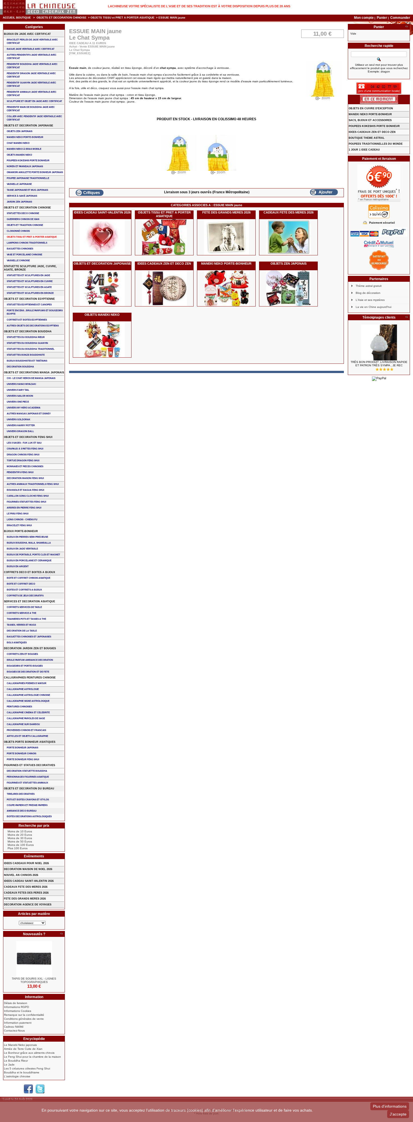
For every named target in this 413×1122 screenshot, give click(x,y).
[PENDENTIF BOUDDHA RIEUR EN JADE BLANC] (379, 342)
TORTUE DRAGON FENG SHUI (23, 460)
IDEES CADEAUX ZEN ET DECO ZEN (164, 263)
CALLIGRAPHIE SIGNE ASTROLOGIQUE (28, 701)
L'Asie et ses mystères (370, 299)
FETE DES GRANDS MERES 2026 (226, 212)
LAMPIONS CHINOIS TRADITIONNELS (27, 243)
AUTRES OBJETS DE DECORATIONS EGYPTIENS (33, 325)
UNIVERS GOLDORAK (18, 419)
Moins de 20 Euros (20, 834)
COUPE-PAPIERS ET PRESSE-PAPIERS (27, 805)
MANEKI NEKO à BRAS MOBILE (24, 149)
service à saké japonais (22, 196)
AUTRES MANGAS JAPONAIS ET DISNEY (29, 413)
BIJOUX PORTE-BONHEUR (21, 531)
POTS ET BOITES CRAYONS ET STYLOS (28, 799)
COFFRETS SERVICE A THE (21, 613)
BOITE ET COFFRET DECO (21, 584)
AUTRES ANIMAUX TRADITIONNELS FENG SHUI (33, 484)
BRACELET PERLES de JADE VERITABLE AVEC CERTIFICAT (32, 41)
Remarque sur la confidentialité (24, 1014)
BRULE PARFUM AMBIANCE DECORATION (30, 660)
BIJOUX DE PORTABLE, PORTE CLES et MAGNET (33, 554)
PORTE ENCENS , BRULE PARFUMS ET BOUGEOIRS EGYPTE (35, 312)
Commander (400, 18)
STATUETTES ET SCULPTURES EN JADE (28, 275)
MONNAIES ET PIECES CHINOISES (25, 466)
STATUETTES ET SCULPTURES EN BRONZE (30, 293)
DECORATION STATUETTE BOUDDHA (27, 771)
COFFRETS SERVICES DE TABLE (24, 607)
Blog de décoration (368, 292)
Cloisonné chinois (18, 231)
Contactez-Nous (14, 1030)
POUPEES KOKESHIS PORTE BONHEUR (28, 160)
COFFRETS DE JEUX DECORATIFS (25, 595)
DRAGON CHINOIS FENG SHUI (23, 454)
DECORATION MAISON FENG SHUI (25, 478)
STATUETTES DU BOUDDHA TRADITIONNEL (31, 349)
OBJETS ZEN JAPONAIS (289, 263)
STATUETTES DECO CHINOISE (23, 213)
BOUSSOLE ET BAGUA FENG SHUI (25, 490)
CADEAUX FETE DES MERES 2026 (289, 212)
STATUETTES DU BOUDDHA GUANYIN (27, 343)
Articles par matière (34, 914)
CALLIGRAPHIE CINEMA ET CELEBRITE (28, 712)
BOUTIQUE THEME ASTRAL (367, 138)
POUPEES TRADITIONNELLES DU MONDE (376, 143)
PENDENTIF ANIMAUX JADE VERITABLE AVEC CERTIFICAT (31, 94)
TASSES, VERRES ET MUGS (21, 625)
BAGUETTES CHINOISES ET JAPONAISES (29, 636)
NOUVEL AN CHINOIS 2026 (21, 875)
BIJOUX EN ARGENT (18, 566)
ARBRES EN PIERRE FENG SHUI (24, 508)
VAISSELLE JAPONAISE (19, 184)
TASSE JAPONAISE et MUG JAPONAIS (27, 190)
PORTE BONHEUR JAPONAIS (22, 747)
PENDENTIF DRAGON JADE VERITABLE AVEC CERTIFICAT (31, 75)
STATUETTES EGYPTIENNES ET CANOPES (29, 304)
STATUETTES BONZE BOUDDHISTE (26, 355)
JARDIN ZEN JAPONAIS (19, 202)
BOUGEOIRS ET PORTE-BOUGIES (25, 666)
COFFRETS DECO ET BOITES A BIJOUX (29, 572)
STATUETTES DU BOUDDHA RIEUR (26, 337)
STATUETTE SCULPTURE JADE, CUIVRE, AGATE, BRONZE (30, 268)
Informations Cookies (17, 1010)
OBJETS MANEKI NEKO (102, 314)
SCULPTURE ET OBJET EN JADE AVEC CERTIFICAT (34, 101)
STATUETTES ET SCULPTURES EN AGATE (29, 287)
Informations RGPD (16, 1007)
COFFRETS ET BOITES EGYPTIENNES (27, 320)
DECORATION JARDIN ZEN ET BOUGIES (30, 648)
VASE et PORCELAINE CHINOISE (24, 254)
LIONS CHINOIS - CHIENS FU (22, 519)
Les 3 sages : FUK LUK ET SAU (24, 443)
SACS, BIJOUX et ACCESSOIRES (370, 120)
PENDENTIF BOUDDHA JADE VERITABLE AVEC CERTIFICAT (32, 66)
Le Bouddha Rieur (16, 1060)
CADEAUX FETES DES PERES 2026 (26, 892)
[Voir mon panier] (406, 27)
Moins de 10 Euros (20, 831)
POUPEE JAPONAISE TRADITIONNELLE (28, 178)
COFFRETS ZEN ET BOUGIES (22, 654)
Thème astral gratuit (369, 285)
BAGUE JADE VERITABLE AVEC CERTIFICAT (31, 49)
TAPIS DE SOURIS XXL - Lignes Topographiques (34, 980)
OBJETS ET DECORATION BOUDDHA (28, 331)
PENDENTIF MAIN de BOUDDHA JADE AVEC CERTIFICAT (31, 109)
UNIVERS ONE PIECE (18, 402)
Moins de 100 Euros (21, 844)
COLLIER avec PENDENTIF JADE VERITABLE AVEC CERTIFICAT (34, 118)
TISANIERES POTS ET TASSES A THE (26, 619)
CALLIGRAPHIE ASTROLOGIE (23, 689)
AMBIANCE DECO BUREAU (22, 811)
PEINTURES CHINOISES (19, 706)
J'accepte (398, 1114)
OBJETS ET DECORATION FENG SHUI (28, 437)
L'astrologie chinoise (17, 1076)
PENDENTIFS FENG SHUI (20, 472)
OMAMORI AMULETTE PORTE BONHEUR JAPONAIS (35, 172)
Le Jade (9, 1064)
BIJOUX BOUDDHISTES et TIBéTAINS (27, 361)
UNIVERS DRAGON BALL (20, 431)
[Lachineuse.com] (38, 7)
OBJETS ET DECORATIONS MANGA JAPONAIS (34, 372)
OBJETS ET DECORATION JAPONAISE (102, 263)
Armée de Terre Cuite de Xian (23, 1048)
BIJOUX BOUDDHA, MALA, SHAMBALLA (29, 543)
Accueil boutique (17, 17)
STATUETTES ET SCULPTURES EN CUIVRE (30, 281)
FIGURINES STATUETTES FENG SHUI (26, 502)
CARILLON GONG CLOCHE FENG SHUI (28, 496)
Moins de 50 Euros (20, 841)
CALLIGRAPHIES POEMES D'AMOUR (26, 683)
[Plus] (61, 934)
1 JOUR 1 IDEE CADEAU (364, 149)
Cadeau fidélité (14, 1026)
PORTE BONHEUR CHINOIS (21, 753)
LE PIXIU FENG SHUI (17, 513)
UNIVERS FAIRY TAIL (18, 390)
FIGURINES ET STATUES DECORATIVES (29, 765)
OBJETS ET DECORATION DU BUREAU (29, 788)
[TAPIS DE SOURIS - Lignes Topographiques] (34, 959)
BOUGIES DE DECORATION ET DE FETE (28, 672)
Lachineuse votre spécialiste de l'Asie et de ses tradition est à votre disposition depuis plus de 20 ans (199, 6)
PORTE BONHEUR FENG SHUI (23, 759)
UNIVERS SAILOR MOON (20, 396)
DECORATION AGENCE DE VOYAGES (27, 904)
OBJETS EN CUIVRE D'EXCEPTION (371, 108)
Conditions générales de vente (24, 1018)
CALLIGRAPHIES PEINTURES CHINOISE (30, 677)
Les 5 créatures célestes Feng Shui (27, 1068)
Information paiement (17, 1022)
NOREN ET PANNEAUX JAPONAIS (25, 166)
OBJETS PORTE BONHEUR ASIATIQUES (29, 742)
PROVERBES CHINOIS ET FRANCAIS (26, 730)
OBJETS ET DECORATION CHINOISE (62, 17)
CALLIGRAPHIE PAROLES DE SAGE (26, 718)
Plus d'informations (390, 1106)
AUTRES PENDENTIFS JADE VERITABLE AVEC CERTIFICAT (31, 57)
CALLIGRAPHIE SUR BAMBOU (23, 724)
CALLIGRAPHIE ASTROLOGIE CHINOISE (28, 695)
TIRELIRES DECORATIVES (21, 794)
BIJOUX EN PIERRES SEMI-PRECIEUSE (27, 537)
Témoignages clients (379, 317)
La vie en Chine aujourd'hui (373, 306)
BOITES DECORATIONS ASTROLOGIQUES (29, 816)
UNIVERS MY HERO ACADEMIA (23, 407)
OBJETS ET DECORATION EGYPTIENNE (29, 298)
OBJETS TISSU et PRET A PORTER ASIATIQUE (122, 17)
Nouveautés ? (34, 934)
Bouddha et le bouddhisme (21, 1072)
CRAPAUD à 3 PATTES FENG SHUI (25, 449)
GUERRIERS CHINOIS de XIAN (23, 219)
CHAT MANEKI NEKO (18, 143)
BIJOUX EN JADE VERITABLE (22, 549)
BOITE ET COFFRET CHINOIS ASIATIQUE (28, 578)
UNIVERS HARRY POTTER (21, 425)
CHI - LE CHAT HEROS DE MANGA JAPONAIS (31, 378)
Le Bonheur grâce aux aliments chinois (29, 1052)
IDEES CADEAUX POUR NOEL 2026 (26, 863)
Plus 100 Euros (18, 848)
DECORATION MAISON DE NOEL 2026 (28, 869)
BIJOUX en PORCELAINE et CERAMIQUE (29, 560)
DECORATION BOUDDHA (20, 366)
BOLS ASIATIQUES (17, 642)
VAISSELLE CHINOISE (18, 260)
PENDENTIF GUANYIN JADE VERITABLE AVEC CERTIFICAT (31, 84)
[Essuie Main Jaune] (179, 156)
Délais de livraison (15, 1003)
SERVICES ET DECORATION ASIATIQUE (29, 601)
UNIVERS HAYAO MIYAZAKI (21, 384)
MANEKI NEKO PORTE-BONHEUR (226, 263)
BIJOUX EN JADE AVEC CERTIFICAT (27, 34)
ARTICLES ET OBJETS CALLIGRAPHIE (27, 736)
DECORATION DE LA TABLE (22, 631)
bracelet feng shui (19, 525)
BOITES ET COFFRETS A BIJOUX (24, 590)
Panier (382, 18)
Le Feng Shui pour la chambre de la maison (32, 1056)
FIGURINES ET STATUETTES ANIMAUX (27, 783)
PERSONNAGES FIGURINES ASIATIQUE (28, 777)
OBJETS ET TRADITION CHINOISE (25, 225)
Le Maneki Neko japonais (20, 1044)
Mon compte (364, 18)
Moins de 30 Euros (20, 838)
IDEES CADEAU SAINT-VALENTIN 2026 (102, 212)
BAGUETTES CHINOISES (20, 248)
